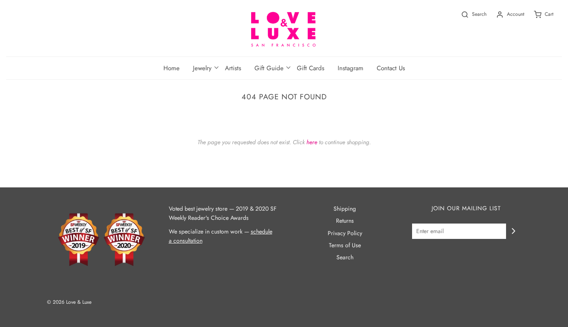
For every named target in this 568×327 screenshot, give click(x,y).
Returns (345, 220)
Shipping (344, 208)
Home (171, 68)
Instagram (350, 68)
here (311, 142)
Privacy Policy (345, 233)
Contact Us (391, 68)
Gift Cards (310, 68)
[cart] (538, 14)
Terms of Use (345, 245)
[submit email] (513, 231)
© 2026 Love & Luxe (69, 302)
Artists (233, 68)
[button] (202, 68)
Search (344, 257)
